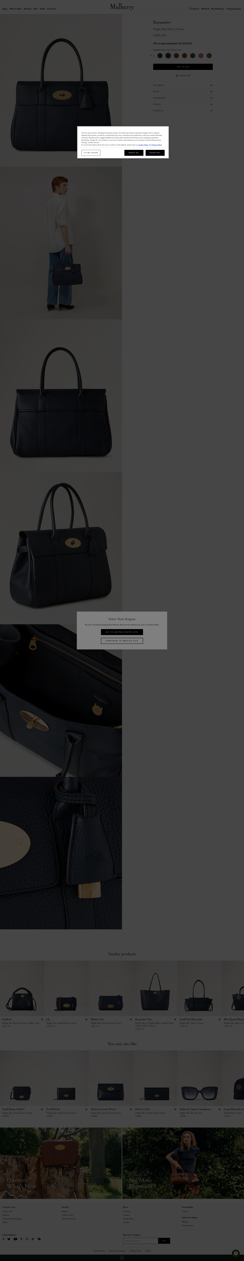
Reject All (134, 153)
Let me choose (91, 153)
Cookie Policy (143, 145)
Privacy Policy (157, 145)
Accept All (155, 153)
